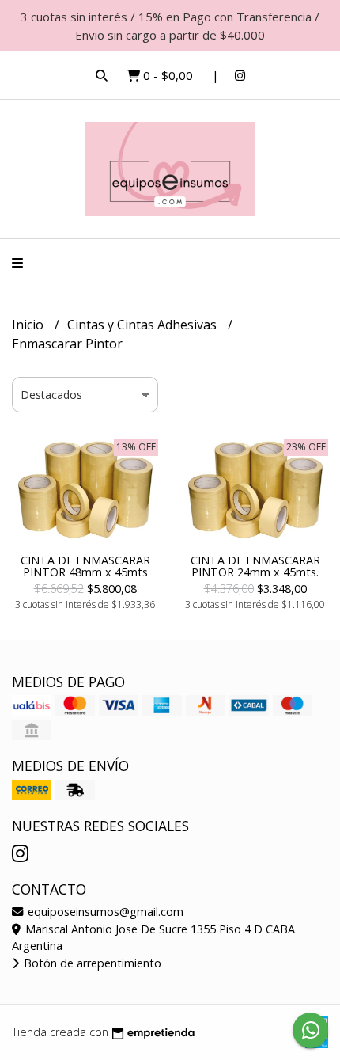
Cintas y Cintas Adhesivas (143, 324)
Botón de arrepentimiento (91, 963)
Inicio (29, 324)
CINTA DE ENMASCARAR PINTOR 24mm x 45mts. (255, 566)
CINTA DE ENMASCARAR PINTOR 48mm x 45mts (85, 566)
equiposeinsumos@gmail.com (104, 911)
